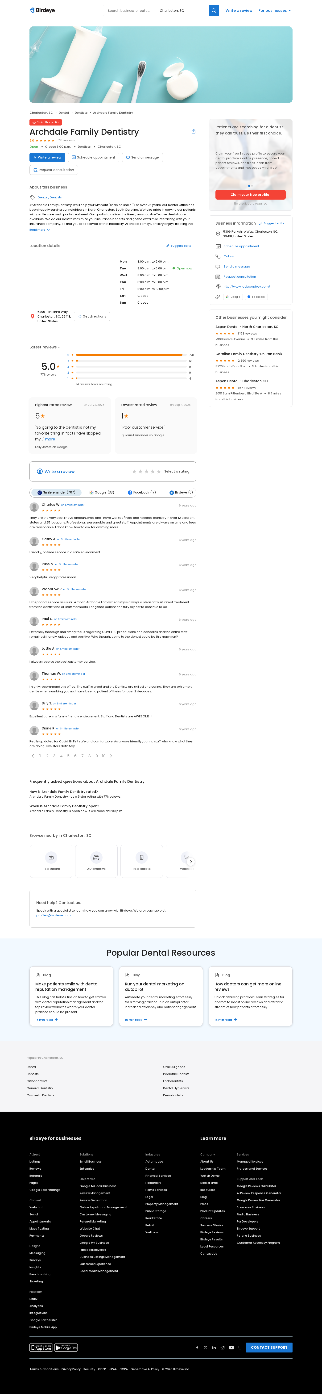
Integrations (38, 1313)
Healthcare (153, 1183)
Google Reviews (91, 1236)
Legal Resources (212, 1246)
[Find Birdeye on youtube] (231, 1347)
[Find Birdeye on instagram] (222, 1347)
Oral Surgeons (174, 1067)
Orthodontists (37, 1081)
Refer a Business (249, 1236)
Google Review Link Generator (258, 1200)
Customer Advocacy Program (258, 1243)
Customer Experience (95, 1264)
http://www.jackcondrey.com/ (247, 286)
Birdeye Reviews (212, 1232)
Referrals (35, 1176)
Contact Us (208, 1254)
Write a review (239, 10)
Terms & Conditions (44, 1369)
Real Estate (153, 1218)
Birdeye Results (211, 1239)
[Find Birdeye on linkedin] (214, 1347)
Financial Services (158, 1176)
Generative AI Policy (145, 1369)
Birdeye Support (248, 1229)
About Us (207, 1162)
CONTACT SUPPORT (269, 1347)
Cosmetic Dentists (40, 1095)
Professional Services (252, 1169)
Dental (64, 112)
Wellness (152, 1232)
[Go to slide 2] (252, 186)
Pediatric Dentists (176, 1074)
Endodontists (173, 1081)
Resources (207, 1190)
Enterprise (87, 1169)
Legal (149, 1197)
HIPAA (113, 1369)
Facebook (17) (144, 492)
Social (33, 1214)
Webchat (36, 1207)
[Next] (190, 862)
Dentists (81, 112)
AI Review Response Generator (259, 1193)
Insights (35, 1267)
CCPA (124, 1369)
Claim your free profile (250, 194)
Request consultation (56, 169)
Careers (206, 1218)
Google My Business (94, 1243)
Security (89, 1369)
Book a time (209, 1183)
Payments (37, 1236)
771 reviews (66, 140)
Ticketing (36, 1281)
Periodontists (173, 1095)
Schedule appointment (96, 157)
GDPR (102, 1369)
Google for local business (98, 1186)
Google (235, 297)
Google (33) (104, 492)
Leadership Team (213, 1169)
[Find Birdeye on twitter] (205, 1347)
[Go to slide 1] (249, 186)
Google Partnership (43, 1320)
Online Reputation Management (103, 1207)
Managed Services (250, 1162)
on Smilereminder (72, 505)
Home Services (156, 1190)
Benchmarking (39, 1274)
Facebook (258, 297)
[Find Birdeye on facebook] (197, 1347)
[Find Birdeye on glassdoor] (240, 1347)
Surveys (35, 1260)
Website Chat (90, 1229)
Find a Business (248, 1214)
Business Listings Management (102, 1257)
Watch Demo (210, 1176)
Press (204, 1204)
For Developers (247, 1221)
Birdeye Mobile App (43, 1327)
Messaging (37, 1253)
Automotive (154, 1162)
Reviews (35, 1169)
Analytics (36, 1306)
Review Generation (93, 1200)
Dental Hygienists (176, 1088)
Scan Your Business (251, 1207)
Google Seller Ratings (44, 1190)
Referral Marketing (93, 1221)
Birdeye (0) (184, 492)
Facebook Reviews (93, 1250)
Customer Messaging (95, 1214)
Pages (33, 1183)
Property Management (161, 1204)
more (49, 439)
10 (104, 756)
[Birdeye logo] (43, 10)
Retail (149, 1225)
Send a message (145, 157)
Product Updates (212, 1211)
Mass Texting (39, 1229)
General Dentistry (40, 1088)
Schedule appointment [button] (241, 246)
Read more (37, 230)
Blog (203, 1197)
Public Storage (155, 1211)
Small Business (91, 1162)
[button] (110, 756)
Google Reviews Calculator (256, 1186)
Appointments (40, 1221)
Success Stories (211, 1225)
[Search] (214, 10)
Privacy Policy (71, 1369)
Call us (229, 256)
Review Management (95, 1193)
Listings (35, 1162)
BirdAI (33, 1299)
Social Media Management (99, 1271)
